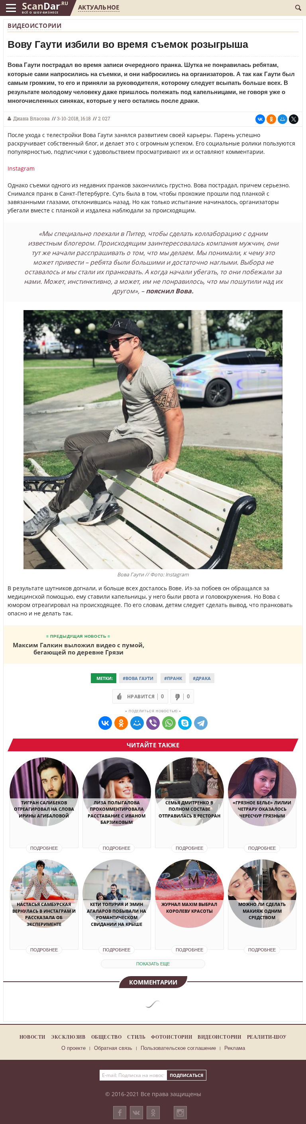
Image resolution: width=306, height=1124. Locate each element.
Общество (106, 1037)
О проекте (73, 1048)
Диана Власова (31, 118)
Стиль (136, 1037)
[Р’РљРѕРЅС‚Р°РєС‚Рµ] (260, 119)
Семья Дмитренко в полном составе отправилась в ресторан (189, 809)
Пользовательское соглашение (178, 1048)
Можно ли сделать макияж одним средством (262, 910)
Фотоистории (171, 1037)
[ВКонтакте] (136, 1112)
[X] (293, 119)
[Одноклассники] (153, 1112)
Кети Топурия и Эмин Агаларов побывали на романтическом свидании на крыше (116, 914)
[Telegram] (201, 723)
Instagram (21, 168)
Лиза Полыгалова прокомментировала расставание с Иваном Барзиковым (116, 812)
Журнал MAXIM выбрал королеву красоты (189, 907)
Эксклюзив (68, 1037)
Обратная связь (113, 1048)
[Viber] (153, 723)
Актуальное (98, 7)
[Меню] (11, 8)
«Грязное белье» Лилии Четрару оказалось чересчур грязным (262, 809)
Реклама (234, 1048)
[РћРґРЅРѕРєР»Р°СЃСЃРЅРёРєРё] (271, 119)
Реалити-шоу (267, 1037)
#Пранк (173, 678)
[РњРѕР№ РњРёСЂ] (282, 119)
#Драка (202, 678)
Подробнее (44, 848)
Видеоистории (34, 25)
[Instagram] (180, 1120)
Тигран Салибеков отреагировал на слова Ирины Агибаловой (44, 809)
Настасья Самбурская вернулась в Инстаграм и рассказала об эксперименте (44, 914)
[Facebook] (119, 1112)
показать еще (153, 963)
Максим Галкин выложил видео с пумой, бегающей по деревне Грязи (78, 648)
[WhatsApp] (169, 723)
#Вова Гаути (138, 678)
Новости (32, 1037)
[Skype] (185, 723)
